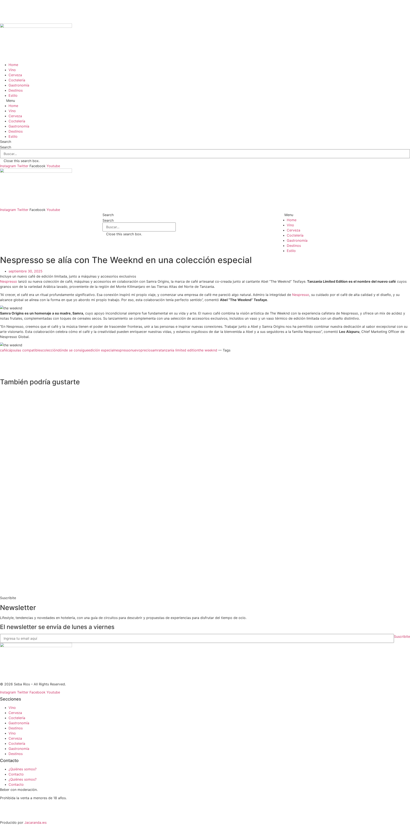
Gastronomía (19, 85)
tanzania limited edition (179, 350)
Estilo (13, 95)
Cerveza (15, 75)
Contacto (16, 774)
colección (50, 350)
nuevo (136, 350)
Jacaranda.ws (35, 822)
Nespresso (8, 281)
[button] (205, 100)
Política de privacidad (17, 814)
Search (5, 147)
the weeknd (207, 350)
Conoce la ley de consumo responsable (32, 806)
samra (156, 350)
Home (13, 65)
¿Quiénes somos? (23, 769)
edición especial (101, 350)
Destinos (16, 90)
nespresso (122, 350)
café (3, 350)
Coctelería (17, 80)
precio (146, 350)
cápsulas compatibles (24, 350)
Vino (12, 70)
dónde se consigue (73, 350)
